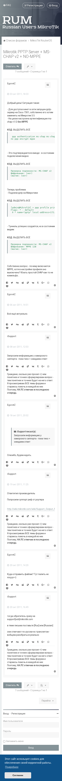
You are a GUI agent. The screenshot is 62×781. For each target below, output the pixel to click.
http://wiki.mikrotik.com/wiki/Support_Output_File (32, 509)
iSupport (11, 336)
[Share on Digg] (17, 282)
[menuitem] (7, 5)
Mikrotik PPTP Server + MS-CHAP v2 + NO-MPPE (26, 54)
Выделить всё (21, 129)
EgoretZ (11, 83)
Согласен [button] (18, 775)
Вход (6, 713)
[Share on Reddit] (22, 282)
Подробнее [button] (11, 767)
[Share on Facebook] (7, 282)
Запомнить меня (15, 741)
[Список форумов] (31, 22)
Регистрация (18, 713)
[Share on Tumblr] (38, 282)
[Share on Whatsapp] (48, 282)
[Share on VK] (33, 282)
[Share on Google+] (43, 282)
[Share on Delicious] (28, 282)
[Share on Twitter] (12, 282)
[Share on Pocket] (7, 286)
